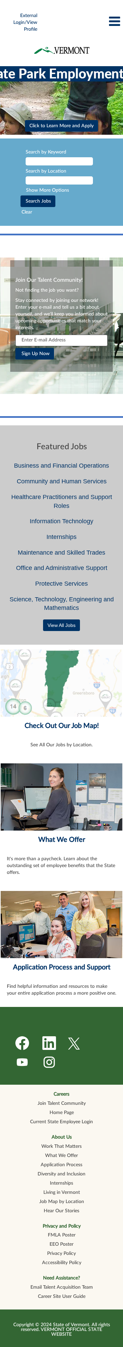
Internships (61, 536)
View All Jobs (61, 625)
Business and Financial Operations (61, 465)
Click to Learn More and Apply (61, 125)
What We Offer (61, 839)
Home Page (62, 1112)
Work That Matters (61, 1146)
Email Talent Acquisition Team (61, 1287)
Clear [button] (27, 212)
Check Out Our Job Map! (62, 725)
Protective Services (61, 583)
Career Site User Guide (61, 1296)
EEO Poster (61, 1244)
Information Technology (61, 521)
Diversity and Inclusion (61, 1174)
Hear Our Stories (61, 1211)
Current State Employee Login (61, 1121)
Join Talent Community (62, 1103)
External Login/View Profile (25, 22)
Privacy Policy (61, 1253)
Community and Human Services (62, 481)
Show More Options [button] (47, 190)
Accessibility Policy (61, 1262)
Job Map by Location (61, 1201)
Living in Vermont (61, 1192)
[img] (61, 50)
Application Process (61, 1164)
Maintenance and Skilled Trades (61, 552)
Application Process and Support (61, 967)
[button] (82, 21)
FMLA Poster (62, 1235)
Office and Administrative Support (61, 568)
